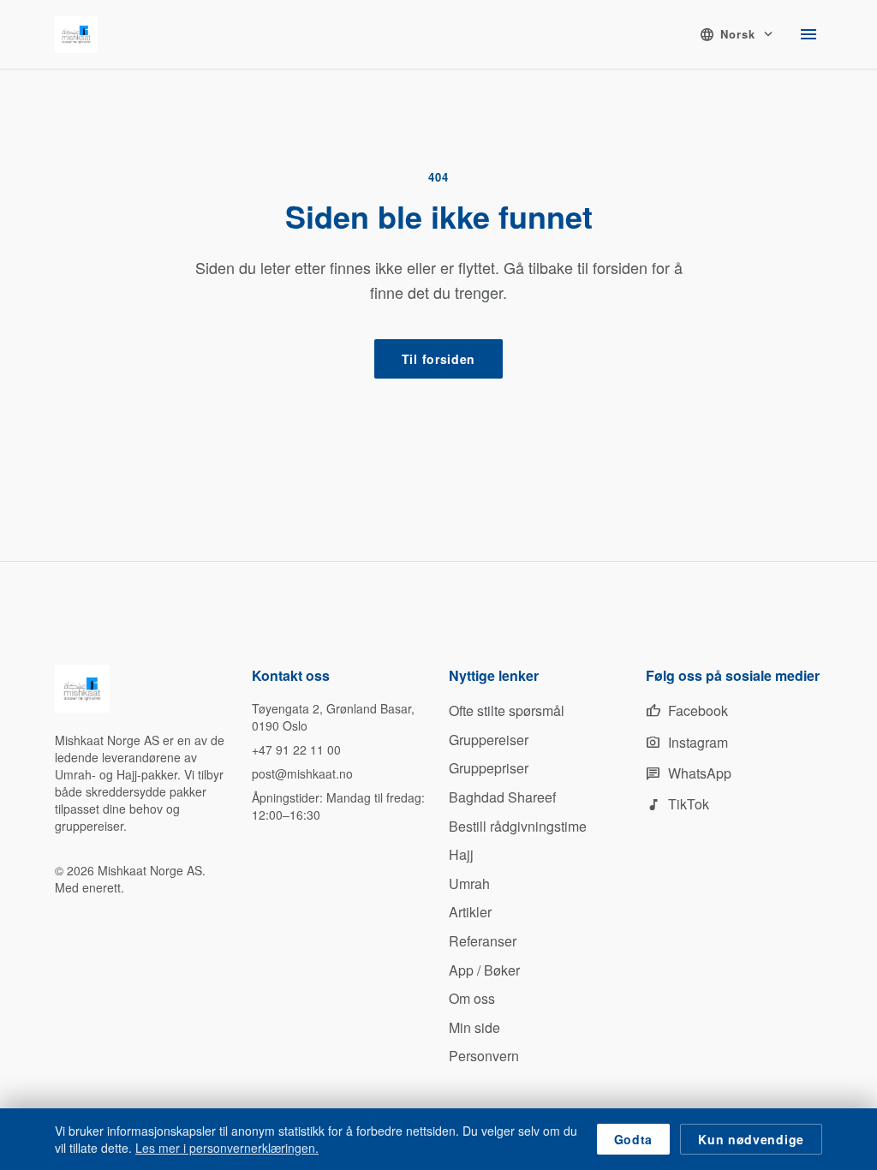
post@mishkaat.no (302, 773)
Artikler (470, 912)
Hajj (461, 854)
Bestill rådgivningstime (518, 826)
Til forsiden (438, 358)
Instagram (687, 742)
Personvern (484, 1056)
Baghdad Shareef (502, 797)
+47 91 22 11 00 (296, 749)
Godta (633, 1139)
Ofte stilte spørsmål (506, 710)
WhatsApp (688, 773)
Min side (474, 1027)
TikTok (677, 804)
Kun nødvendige (751, 1139)
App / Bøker (484, 970)
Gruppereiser (488, 739)
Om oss (472, 998)
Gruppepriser (488, 768)
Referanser (482, 941)
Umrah (469, 883)
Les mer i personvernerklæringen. (227, 1147)
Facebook (687, 710)
